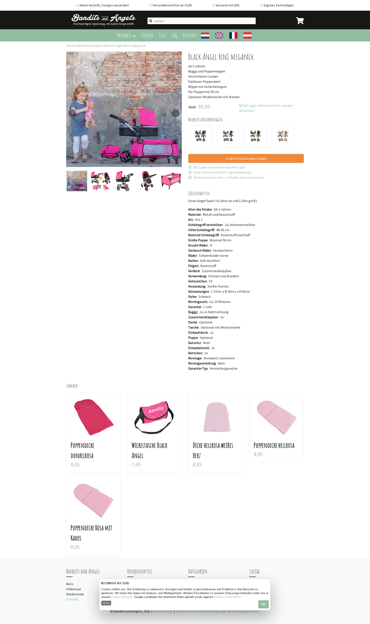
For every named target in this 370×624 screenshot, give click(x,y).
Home (70, 45)
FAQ (174, 35)
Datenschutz (163, 611)
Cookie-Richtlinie (122, 597)
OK (263, 604)
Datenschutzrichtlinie (227, 597)
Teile (162, 35)
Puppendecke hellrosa (274, 445)
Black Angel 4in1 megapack (126, 45)
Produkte (125, 35)
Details (106, 603)
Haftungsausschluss (245, 611)
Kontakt (189, 35)
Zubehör (147, 35)
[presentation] (72, 113)
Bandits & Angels (90, 45)
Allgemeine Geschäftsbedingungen (201, 611)
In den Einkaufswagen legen (246, 158)
